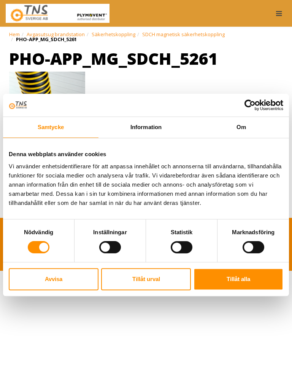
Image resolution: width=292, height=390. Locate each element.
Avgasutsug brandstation (56, 34)
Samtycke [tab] (51, 127)
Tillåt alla (238, 279)
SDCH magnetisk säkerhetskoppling (183, 34)
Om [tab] (241, 127)
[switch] (110, 247)
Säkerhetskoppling (113, 34)
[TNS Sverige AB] (57, 13)
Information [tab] (146, 127)
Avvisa (53, 279)
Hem (14, 34)
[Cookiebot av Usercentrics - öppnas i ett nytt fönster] (250, 105)
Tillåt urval (146, 279)
